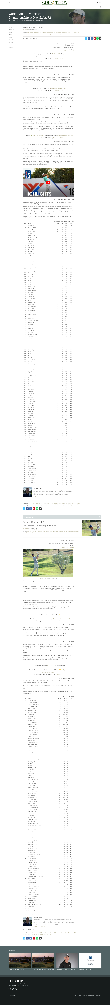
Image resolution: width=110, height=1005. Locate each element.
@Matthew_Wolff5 (56, 54)
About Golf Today (77, 995)
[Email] (100, 38)
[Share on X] (86, 38)
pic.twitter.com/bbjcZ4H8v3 (58, 88)
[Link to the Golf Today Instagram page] (99, 3)
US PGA (10, 44)
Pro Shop (61, 7)
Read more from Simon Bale (39, 496)
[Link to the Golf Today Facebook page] (97, 3)
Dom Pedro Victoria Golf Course (34, 531)
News (36, 7)
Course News (12, 39)
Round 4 (72, 50)
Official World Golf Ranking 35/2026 (19, 969)
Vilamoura (34, 532)
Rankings (52, 7)
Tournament (38, 34)
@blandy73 (50, 665)
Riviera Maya (29, 34)
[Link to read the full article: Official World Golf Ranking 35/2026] (20, 960)
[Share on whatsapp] (97, 38)
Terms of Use (98, 995)
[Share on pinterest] (95, 38)
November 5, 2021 (58, 58)
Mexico (59, 32)
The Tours (34, 31)
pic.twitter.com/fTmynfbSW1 (49, 672)
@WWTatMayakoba (42, 56)
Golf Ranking (12, 29)
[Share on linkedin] (92, 38)
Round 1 (63, 50)
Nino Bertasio (58, 531)
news (63, 32)
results (24, 34)
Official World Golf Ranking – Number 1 (43, 970)
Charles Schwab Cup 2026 (87, 969)
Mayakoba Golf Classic (53, 32)
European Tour (44, 531)
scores (33, 34)
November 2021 (67, 32)
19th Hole (79, 7)
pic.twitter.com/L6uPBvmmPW (57, 56)
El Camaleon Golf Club (32, 32)
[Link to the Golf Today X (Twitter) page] (100, 3)
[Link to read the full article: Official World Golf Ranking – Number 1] (43, 960)
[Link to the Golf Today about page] (10, 3)
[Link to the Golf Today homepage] (9, 3)
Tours (43, 7)
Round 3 (67, 50)
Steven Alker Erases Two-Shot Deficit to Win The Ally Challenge (66, 970)
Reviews (11, 47)
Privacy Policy (91, 995)
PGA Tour (18, 20)
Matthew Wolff (45, 32)
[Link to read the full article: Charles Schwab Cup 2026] (90, 960)
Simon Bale (25, 29)
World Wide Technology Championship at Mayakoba (52, 34)
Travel (28, 7)
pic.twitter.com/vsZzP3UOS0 (65, 135)
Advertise (85, 995)
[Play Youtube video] (48, 182)
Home (10, 20)
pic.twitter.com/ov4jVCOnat (64, 619)
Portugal (70, 531)
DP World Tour (31, 529)
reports (77, 32)
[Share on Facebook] (89, 38)
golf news (39, 32)
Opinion (70, 7)
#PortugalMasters (52, 619)
